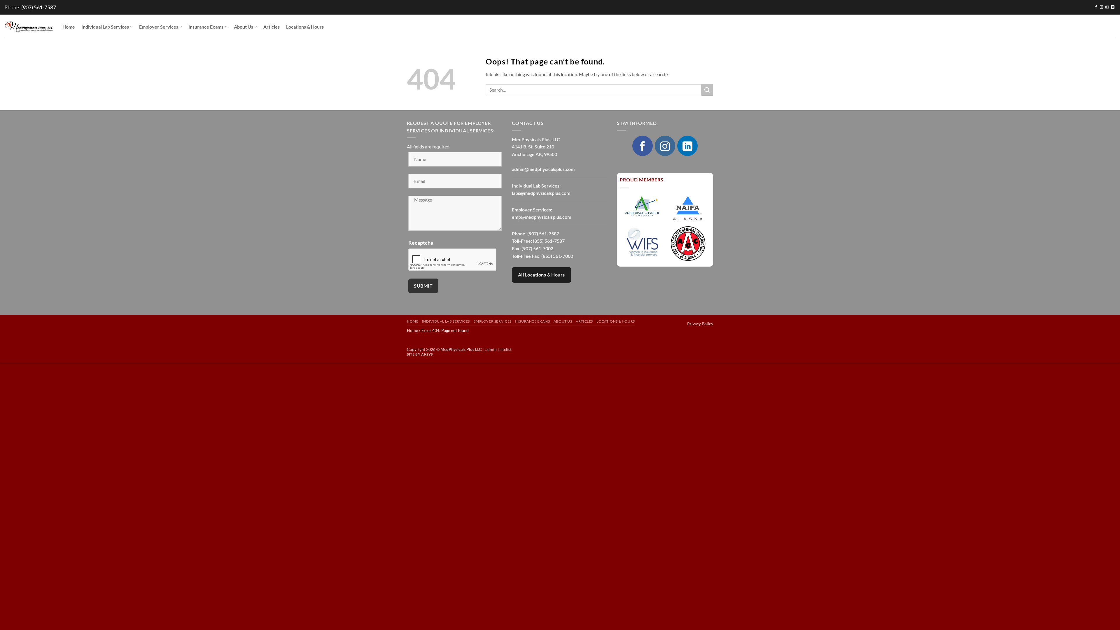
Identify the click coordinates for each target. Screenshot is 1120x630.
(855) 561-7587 (549, 241)
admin (491, 349)
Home (68, 26)
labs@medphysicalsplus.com (541, 193)
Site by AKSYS (420, 354)
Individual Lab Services (105, 26)
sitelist (506, 349)
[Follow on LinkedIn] (1112, 7)
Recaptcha (420, 243)
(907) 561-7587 (38, 7)
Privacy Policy (700, 323)
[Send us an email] (1107, 7)
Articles (271, 26)
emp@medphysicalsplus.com (541, 217)
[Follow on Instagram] (1101, 7)
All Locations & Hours (541, 274)
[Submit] (707, 89)
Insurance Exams (205, 26)
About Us (243, 26)
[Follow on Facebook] (1096, 7)
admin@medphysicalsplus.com (543, 169)
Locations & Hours (305, 26)
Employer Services (158, 26)
